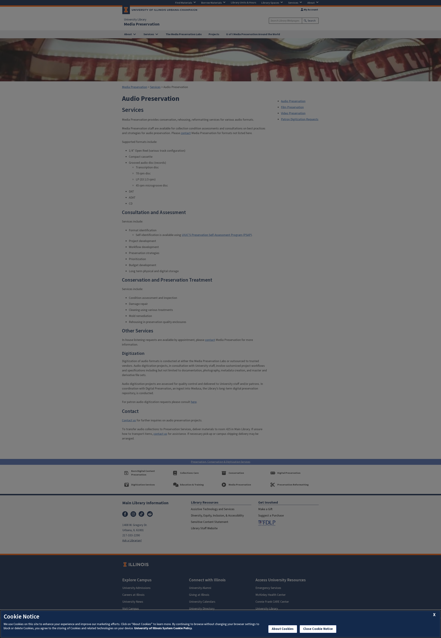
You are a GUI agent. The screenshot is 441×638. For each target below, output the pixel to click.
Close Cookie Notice (318, 629)
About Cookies (283, 629)
